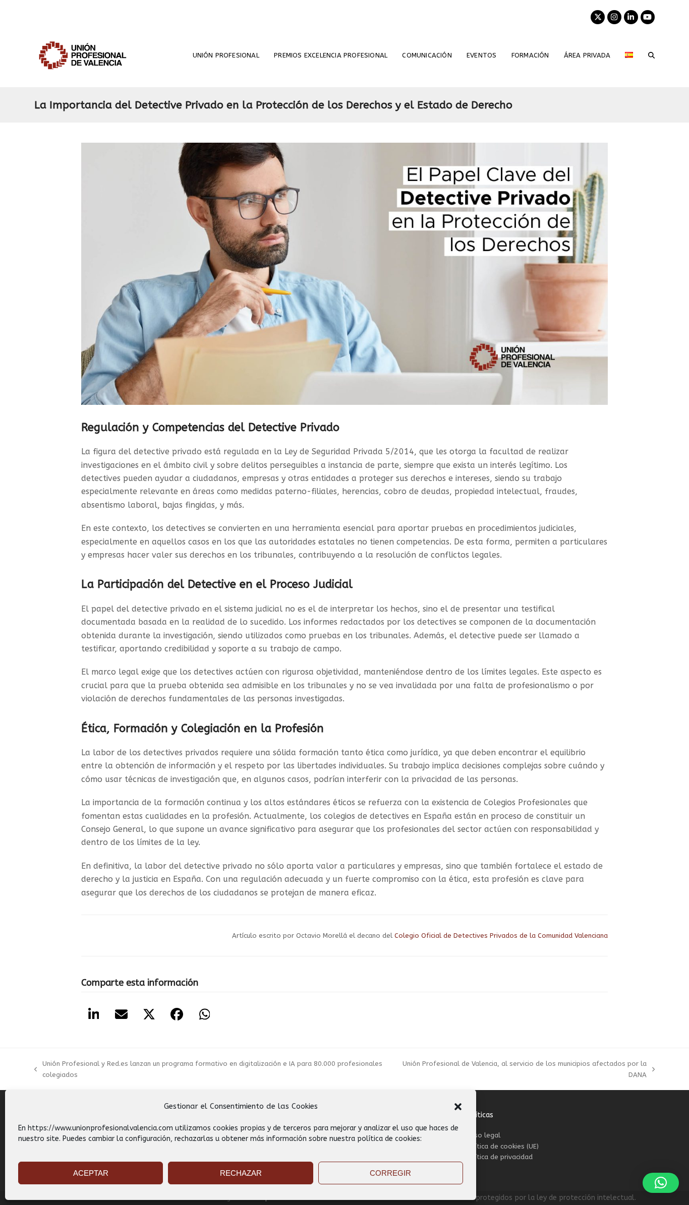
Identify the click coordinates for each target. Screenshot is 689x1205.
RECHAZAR (241, 1173)
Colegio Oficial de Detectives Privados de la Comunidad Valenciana (500, 935)
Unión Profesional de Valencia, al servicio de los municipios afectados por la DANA (524, 1070)
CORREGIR (390, 1173)
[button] (458, 1107)
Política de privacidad (499, 1157)
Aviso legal (482, 1135)
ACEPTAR (90, 1173)
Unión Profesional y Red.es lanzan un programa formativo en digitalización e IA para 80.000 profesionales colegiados (208, 1070)
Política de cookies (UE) (502, 1146)
